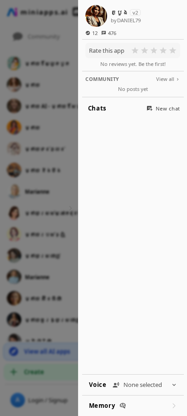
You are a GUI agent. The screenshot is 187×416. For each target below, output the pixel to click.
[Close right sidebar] (69, 208)
